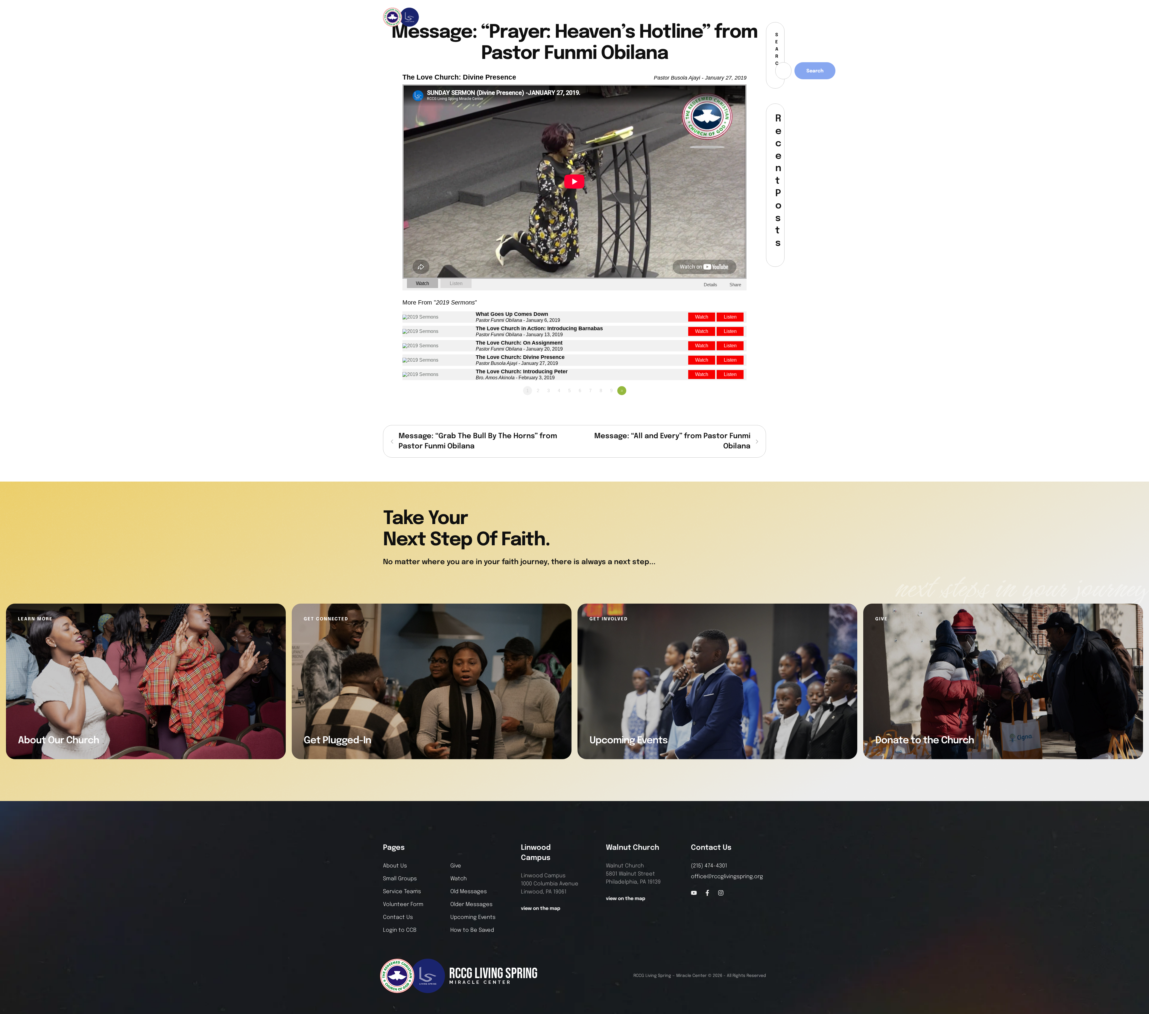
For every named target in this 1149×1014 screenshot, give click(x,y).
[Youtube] (694, 893)
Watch (422, 283)
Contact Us (398, 917)
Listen (456, 283)
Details (710, 284)
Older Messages (471, 904)
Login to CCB (400, 930)
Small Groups (400, 878)
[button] (761, 17)
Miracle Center (691, 976)
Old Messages (468, 891)
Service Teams (402, 891)
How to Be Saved (472, 930)
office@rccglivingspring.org (727, 876)
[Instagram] (748, 17)
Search (814, 71)
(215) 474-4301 (709, 866)
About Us (395, 866)
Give (455, 866)
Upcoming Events (473, 917)
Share (735, 284)
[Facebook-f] (739, 17)
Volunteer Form (403, 904)
